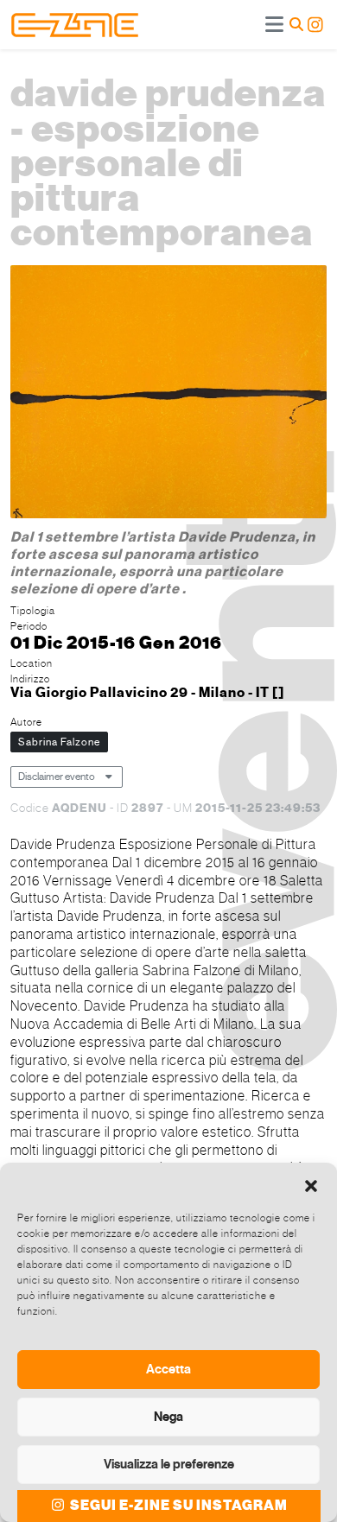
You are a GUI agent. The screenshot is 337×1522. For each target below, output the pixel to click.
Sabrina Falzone (59, 742)
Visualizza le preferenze (169, 1464)
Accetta (168, 1369)
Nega (168, 1416)
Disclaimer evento (56, 777)
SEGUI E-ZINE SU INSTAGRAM (177, 1505)
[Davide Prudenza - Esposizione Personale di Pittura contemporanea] (168, 393)
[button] (311, 1184)
